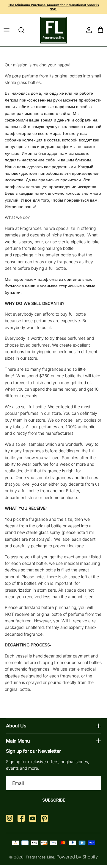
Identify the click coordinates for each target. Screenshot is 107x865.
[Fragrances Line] (53, 30)
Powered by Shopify (77, 857)
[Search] (24, 30)
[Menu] (6, 30)
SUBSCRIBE (53, 799)
